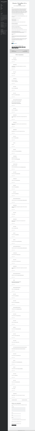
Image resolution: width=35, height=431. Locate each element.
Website (12, 417)
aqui (16, 10)
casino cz (14, 73)
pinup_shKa (14, 239)
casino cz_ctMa (14, 259)
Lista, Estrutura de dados (25, 51)
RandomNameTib (15, 64)
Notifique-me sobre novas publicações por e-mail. (16, 423)
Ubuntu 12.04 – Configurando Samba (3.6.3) (4, 23)
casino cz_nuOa (14, 373)
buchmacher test (14, 78)
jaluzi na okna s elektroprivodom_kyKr (16, 287)
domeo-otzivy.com (18, 180)
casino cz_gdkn (14, 226)
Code (1, 6)
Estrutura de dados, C (4, 32)
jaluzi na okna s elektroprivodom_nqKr (16, 198)
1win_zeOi (14, 360)
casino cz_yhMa (14, 340)
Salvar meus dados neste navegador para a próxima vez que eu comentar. (19, 419)
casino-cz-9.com (19, 315)
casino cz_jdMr (14, 86)
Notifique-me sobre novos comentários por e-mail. (16, 421)
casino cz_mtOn (14, 353)
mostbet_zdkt (14, 149)
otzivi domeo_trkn (15, 178)
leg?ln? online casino (17, 302)
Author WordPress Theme (20, 430)
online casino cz (16, 375)
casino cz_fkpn (14, 108)
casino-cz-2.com (18, 335)
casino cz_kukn (14, 320)
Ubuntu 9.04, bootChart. (14, 51)
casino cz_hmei (14, 212)
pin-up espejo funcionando (19, 241)
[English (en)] (1, 11)
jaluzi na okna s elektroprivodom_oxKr (16, 246)
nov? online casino (16, 193)
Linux (17, 45)
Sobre (1, 7)
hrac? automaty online (18, 173)
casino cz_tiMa (14, 300)
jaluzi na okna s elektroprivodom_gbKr (16, 307)
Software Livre (20, 45)
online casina (15, 59)
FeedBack (2, 8)
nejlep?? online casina (18, 94)
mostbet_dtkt (14, 185)
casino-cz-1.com (19, 355)
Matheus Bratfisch (4, 1)
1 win (13, 144)
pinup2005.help (17, 234)
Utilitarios (2, 5)
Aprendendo (16, 45)
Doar (1, 9)
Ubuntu (22, 45)
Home (1, 4)
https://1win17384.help (20, 368)
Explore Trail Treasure (14, 220)
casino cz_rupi (14, 380)
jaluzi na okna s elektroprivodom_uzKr (16, 273)
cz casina (14, 388)
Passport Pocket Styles (14, 116)
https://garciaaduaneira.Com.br (3, 31)
